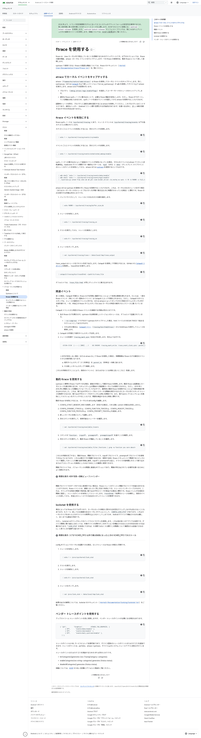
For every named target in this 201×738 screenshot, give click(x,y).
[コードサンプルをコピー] (144, 135)
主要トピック (48, 13)
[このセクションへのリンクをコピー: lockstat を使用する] (81, 505)
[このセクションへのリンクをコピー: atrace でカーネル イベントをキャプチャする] (110, 77)
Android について (36, 733)
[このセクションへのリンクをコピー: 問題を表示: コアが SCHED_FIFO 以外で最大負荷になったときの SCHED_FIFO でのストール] (138, 535)
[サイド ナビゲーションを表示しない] (25, 734)
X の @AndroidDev (93, 708)
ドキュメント (22, 2)
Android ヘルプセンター (152, 705)
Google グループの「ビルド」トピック (100, 721)
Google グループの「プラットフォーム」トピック (103, 718)
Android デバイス (75, 13)
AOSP (57, 42)
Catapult (75, 84)
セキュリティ (33, 13)
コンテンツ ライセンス (87, 686)
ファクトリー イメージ (38, 718)
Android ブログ (92, 711)
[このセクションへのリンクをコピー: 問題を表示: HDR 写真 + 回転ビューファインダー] (102, 476)
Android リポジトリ (37, 705)
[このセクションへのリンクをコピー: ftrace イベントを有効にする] (91, 118)
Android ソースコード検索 (44, 2)
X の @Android (92, 705)
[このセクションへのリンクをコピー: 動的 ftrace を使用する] (84, 379)
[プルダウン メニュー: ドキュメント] (30, 2)
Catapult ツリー (85, 327)
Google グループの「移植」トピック (99, 725)
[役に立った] (140, 41)
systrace (100, 167)
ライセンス (67, 733)
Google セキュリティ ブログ (96, 715)
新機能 (5, 13)
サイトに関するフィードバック (94, 733)
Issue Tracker (148, 721)
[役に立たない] (143, 41)
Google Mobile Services (152, 715)
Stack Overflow (149, 718)
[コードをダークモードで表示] (141, 135)
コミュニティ (48, 733)
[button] (12, 33)
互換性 (61, 13)
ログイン (195, 2)
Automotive (91, 13)
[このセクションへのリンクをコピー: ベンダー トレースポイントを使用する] (101, 614)
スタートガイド (18, 13)
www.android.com (150, 711)
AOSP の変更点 (108, 32)
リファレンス (106, 13)
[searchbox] (14, 20)
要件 (32, 708)
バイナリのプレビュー (38, 715)
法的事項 (58, 733)
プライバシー (77, 733)
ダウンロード (35, 711)
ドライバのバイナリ (37, 721)
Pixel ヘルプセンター (151, 708)
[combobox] (157, 2)
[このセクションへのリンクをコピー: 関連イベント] (73, 291)
